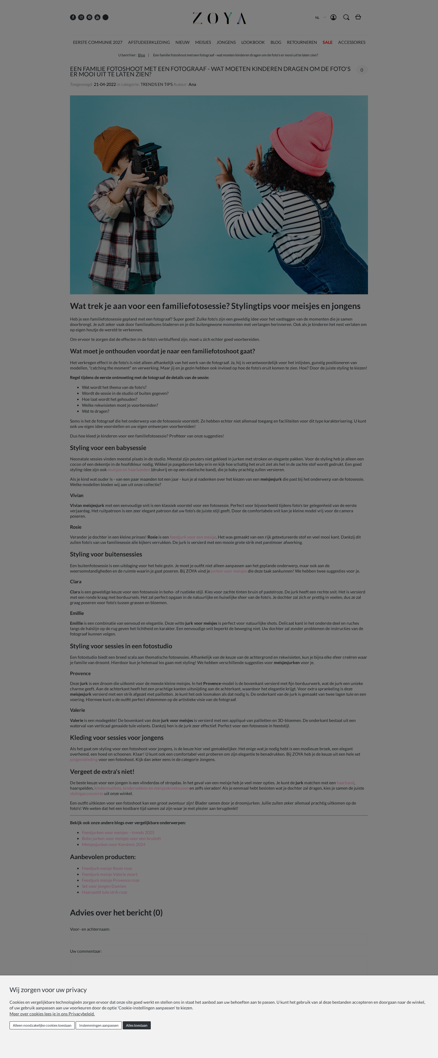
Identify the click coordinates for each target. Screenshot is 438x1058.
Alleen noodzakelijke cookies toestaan (42, 1025)
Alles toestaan (136, 1025)
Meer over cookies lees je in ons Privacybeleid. (52, 1013)
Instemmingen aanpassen (99, 1025)
